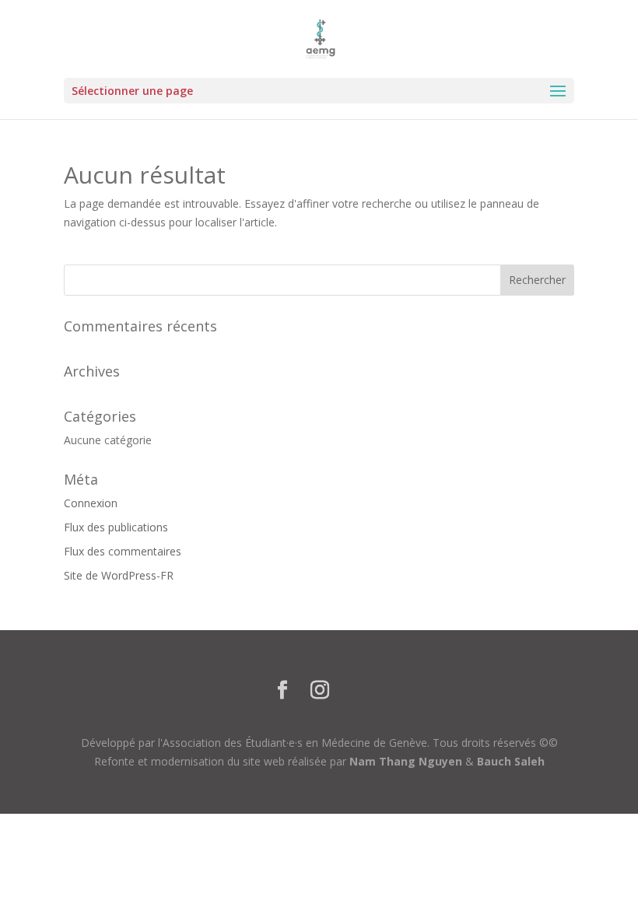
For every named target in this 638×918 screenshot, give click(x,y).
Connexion (90, 503)
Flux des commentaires (122, 551)
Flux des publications (116, 527)
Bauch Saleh (511, 761)
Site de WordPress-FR (119, 575)
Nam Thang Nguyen (405, 761)
